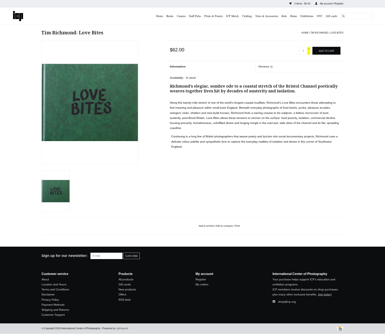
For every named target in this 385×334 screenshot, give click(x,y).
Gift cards (331, 16)
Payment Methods (53, 304)
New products (127, 289)
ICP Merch (232, 16)
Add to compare (225, 226)
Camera (181, 16)
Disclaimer (48, 294)
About (45, 279)
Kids (284, 16)
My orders (202, 284)
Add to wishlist (207, 226)
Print (237, 226)
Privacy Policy (50, 299)
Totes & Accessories (266, 16)
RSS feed (125, 299)
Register (201, 279)
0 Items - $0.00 (302, 3)
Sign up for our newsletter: (64, 256)
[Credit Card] (339, 328)
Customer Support (53, 314)
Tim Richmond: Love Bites (326, 32)
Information (178, 66)
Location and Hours (54, 284)
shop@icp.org (287, 301)
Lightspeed (122, 328)
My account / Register (331, 3)
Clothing (247, 16)
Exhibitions (306, 16)
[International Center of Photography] (21, 15)
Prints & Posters (213, 16)
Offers (122, 294)
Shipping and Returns (55, 309)
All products (126, 279)
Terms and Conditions (55, 289)
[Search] (343, 16)
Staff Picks (195, 16)
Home (159, 16)
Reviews (265, 66)
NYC (319, 16)
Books (169, 16)
